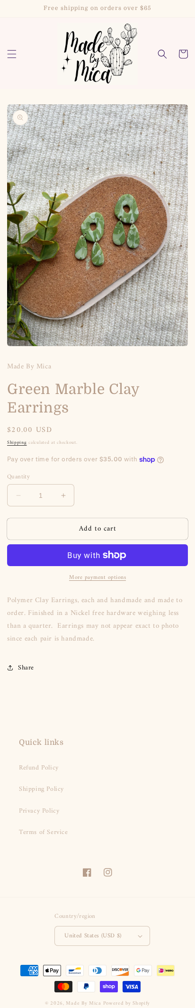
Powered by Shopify (127, 1003)
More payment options (97, 578)
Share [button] (26, 668)
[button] (11, 54)
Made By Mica (83, 1003)
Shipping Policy (41, 789)
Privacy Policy (39, 811)
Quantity (18, 477)
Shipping (17, 443)
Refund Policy (39, 768)
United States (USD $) (92, 935)
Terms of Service (43, 832)
